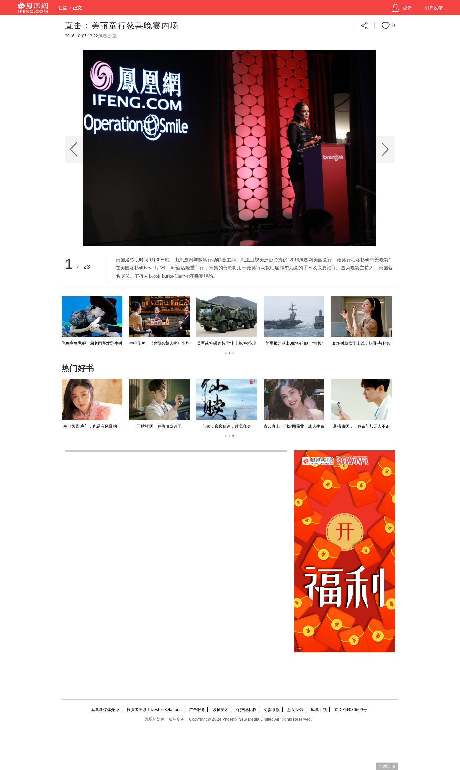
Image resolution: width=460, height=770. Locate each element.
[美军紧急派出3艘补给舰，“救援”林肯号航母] (293, 316)
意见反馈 (295, 709)
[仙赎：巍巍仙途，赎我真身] (226, 399)
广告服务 (197, 709)
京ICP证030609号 (350, 709)
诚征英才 (220, 709)
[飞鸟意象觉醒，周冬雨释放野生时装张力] (91, 316)
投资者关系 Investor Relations (154, 709)
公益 (62, 7)
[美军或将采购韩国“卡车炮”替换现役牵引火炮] (226, 316)
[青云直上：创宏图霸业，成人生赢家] (294, 399)
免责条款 (272, 709)
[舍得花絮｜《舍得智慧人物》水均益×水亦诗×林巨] (159, 316)
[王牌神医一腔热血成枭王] (159, 399)
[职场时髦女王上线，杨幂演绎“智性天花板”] (361, 316)
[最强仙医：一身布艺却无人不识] (361, 399)
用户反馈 (433, 7)
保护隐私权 (246, 709)
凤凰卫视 (319, 709)
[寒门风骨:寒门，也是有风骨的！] (92, 399)
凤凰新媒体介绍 (105, 709)
